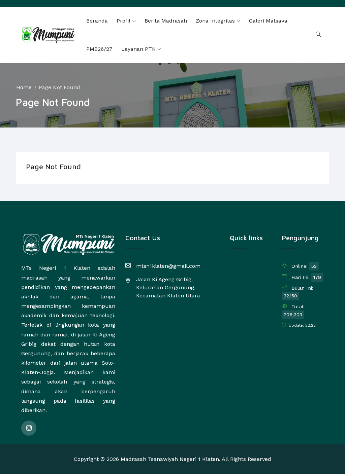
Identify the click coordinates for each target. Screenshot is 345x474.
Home (24, 87)
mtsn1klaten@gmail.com (168, 266)
